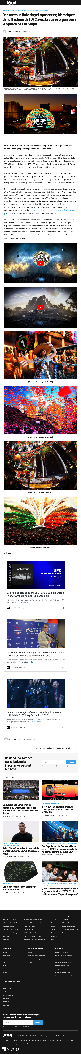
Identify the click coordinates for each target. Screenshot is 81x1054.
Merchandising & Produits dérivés (35, 939)
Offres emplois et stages (11, 933)
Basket (53, 926)
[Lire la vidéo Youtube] (40, 263)
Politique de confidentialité (29, 1044)
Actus (5, 10)
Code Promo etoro (9, 943)
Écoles (29, 952)
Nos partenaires (36, 1040)
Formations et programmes (36, 959)
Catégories (28, 916)
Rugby (53, 923)
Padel (26, 802)
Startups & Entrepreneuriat (51, 804)
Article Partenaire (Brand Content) (66, 959)
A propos (5, 1040)
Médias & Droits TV (30, 933)
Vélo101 (5, 985)
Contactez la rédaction (69, 1040)
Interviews (6, 936)
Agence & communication (54, 883)
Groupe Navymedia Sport (11, 982)
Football (29, 843)
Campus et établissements (36, 955)
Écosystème (7, 949)
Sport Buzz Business (9, 916)
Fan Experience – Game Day (33, 919)
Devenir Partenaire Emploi (63, 955)
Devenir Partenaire (61, 952)
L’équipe (58, 1040)
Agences (5, 969)
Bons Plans (6, 939)
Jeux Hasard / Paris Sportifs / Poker (57, 802)
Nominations (28, 943)
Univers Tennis (7, 988)
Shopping (10, 883)
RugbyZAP (6, 1005)
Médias (5, 966)
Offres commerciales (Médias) (65, 976)
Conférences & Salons (69, 926)
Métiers (30, 962)
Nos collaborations (48, 1040)
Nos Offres (59, 949)
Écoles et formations (9, 926)
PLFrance (6, 998)
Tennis (53, 929)
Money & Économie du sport (19, 10)
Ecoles (5, 972)
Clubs (4, 962)
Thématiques (66, 916)
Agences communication (11, 929)
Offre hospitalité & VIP (62, 972)
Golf (52, 939)
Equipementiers (29, 929)
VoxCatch (6, 992)
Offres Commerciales (69, 933)
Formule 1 (54, 933)
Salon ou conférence (62, 966)
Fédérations (7, 955)
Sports (53, 916)
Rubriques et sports (9, 919)
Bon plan (58, 969)
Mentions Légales (14, 1044)
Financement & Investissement (16, 843)
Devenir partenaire (24, 1040)
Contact (5, 1044)
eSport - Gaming (67, 883)
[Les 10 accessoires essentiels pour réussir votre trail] (21, 871)
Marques (5, 952)
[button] (4, 2)
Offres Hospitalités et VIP (70, 929)
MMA (9, 10)
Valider (71, 762)
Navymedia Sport (56, 1036)
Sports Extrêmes (33, 10)
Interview (45, 885)
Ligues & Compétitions (10, 959)
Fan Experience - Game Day (54, 843)
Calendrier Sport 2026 (10, 923)
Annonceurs (13, 1040)
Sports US (54, 936)
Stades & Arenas (43, 10)
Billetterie (65, 919)
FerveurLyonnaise (8, 995)
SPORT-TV (6, 1002)
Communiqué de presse (63, 962)
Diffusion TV (66, 923)
